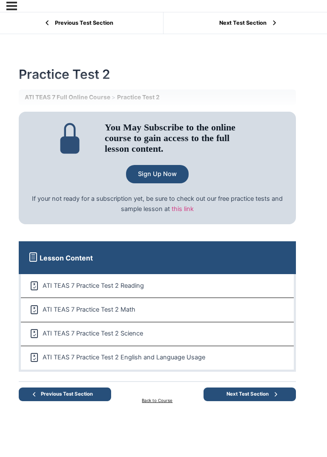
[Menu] (11, 6)
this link (183, 209)
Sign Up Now (157, 174)
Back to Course (157, 400)
